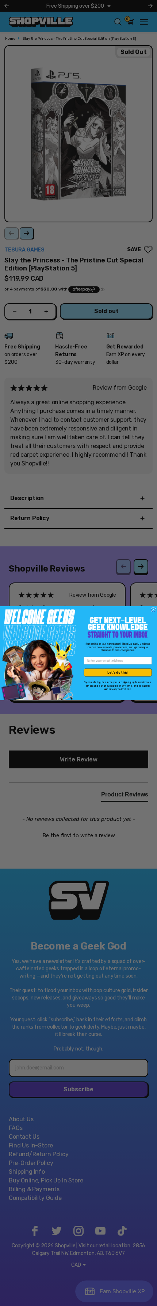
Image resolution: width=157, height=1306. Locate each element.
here (127, 688)
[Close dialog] (154, 610)
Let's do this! (118, 672)
